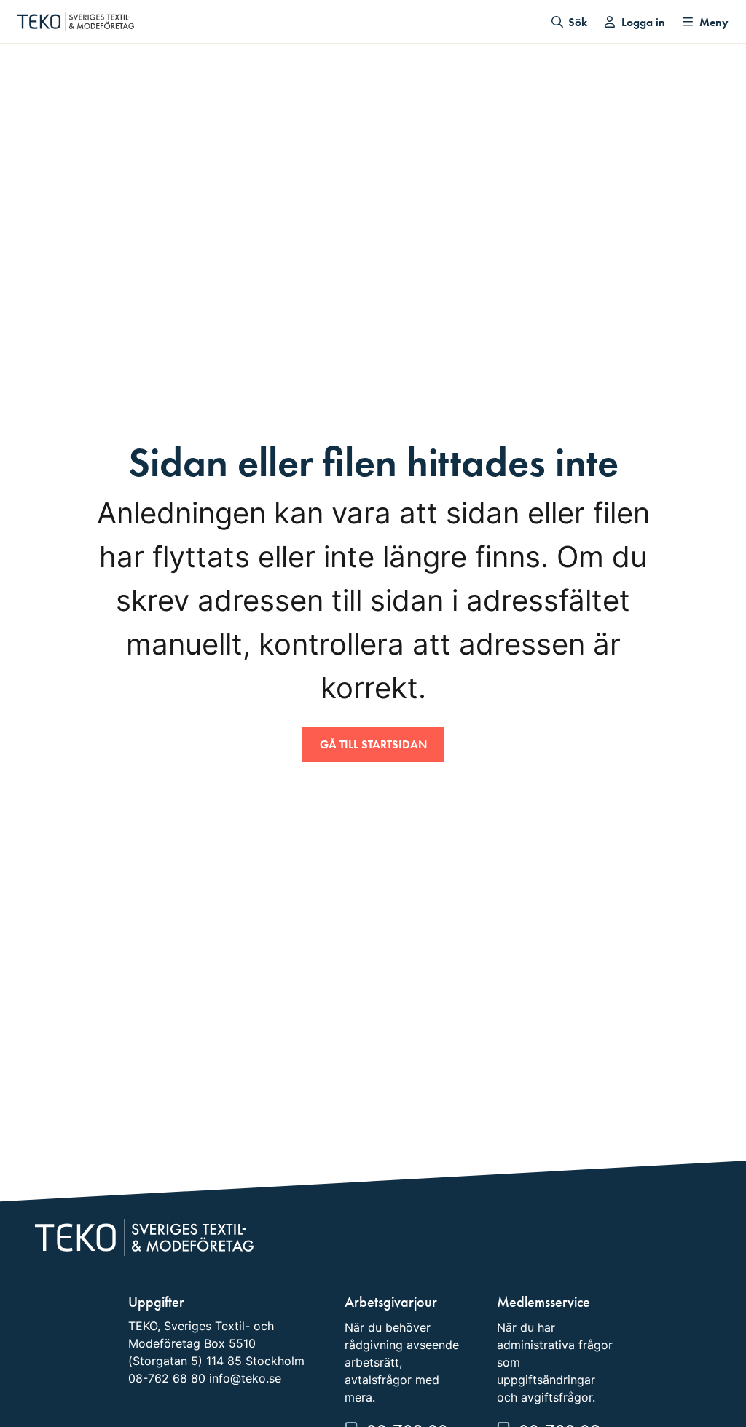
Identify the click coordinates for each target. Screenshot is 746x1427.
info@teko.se (245, 1378)
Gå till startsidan (373, 744)
